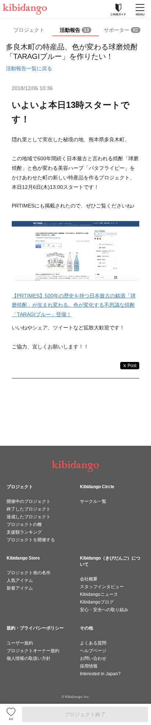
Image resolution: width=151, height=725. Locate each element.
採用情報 (88, 666)
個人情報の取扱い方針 (29, 658)
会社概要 (88, 579)
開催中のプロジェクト (29, 501)
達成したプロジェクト (29, 516)
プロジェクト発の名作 (29, 572)
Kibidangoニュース (99, 594)
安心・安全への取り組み (104, 609)
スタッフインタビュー (102, 586)
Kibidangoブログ (97, 602)
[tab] (75, 30)
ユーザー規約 (20, 643)
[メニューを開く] (140, 9)
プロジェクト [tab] (29, 30)
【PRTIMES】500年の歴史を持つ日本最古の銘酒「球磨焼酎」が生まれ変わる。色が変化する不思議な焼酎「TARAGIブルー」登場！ (74, 305)
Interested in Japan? (100, 673)
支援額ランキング (24, 532)
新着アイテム (20, 588)
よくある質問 (93, 643)
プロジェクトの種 (24, 524)
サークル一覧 (93, 501)
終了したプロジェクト (29, 509)
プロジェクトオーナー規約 (33, 650)
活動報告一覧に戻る (29, 68)
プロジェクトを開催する (31, 539)
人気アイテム (20, 580)
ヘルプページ (93, 650)
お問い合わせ (93, 658)
